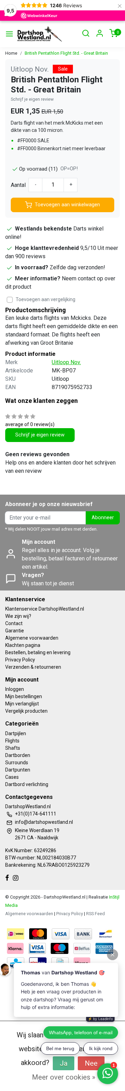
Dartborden (17, 755)
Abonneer (103, 518)
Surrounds (16, 762)
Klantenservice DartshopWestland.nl (44, 609)
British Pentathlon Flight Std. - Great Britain (66, 53)
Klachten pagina (22, 645)
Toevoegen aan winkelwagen (67, 205)
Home (11, 53)
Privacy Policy (20, 659)
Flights (12, 740)
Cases (12, 777)
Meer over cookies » (63, 1077)
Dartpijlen (15, 733)
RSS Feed (95, 913)
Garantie (14, 630)
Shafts (12, 748)
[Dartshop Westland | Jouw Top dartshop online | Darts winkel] (39, 34)
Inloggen (14, 689)
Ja (63, 1063)
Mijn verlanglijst (22, 703)
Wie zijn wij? (18, 616)
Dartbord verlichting (26, 784)
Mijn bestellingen (23, 696)
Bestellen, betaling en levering (37, 652)
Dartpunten (17, 770)
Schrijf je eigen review (32, 99)
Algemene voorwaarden (31, 638)
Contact (14, 623)
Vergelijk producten (26, 711)
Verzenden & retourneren (33, 667)
